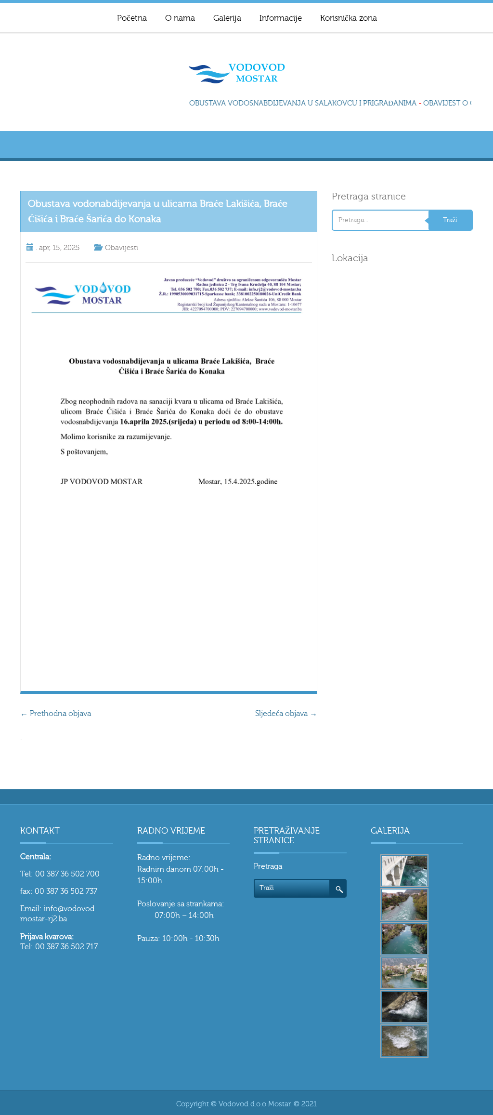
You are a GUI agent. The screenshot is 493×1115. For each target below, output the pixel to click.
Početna (132, 18)
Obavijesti (121, 248)
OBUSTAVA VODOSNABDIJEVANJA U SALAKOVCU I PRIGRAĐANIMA (299, 103)
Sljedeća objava (286, 713)
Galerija (227, 18)
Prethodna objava (55, 713)
